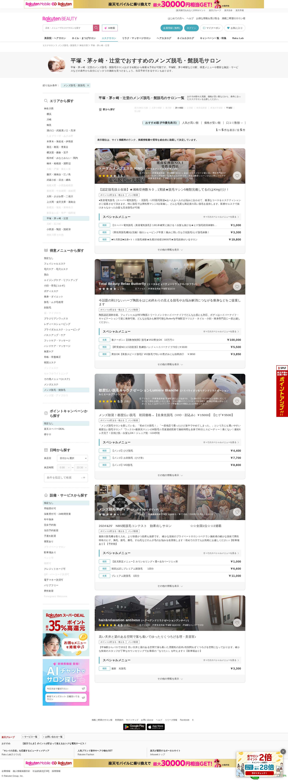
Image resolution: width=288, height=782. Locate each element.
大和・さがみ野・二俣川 (60, 196)
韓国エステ (50, 362)
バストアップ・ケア (55, 335)
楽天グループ (215, 10)
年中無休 (49, 519)
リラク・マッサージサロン (136, 38)
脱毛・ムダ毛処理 (53, 302)
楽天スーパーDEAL (54, 429)
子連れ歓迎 (50, 536)
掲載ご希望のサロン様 (233, 18)
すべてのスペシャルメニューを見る (219, 217)
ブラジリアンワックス (56, 318)
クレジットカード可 (55, 568)
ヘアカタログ (164, 38)
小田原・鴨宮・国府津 (59, 229)
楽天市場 (240, 10)
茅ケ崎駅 (179, 108)
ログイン (191, 28)
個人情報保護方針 (21, 771)
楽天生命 (228, 10)
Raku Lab (238, 38)
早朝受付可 (50, 508)
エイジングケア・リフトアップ (61, 280)
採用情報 (56, 771)
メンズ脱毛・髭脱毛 (67, 45)
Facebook (185, 720)
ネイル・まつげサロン (84, 38)
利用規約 (119, 720)
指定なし (49, 258)
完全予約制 (50, 525)
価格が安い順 (212, 122)
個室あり (49, 541)
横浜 (49, 114)
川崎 (49, 119)
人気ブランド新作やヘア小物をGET (95, 750)
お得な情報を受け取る (208, 18)
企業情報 (6, 771)
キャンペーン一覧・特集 (213, 38)
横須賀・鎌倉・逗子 (57, 152)
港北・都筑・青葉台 (57, 147)
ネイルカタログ (185, 38)
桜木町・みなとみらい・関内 (62, 158)
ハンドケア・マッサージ (57, 346)
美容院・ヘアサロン (55, 38)
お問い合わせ (147, 720)
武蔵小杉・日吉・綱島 (59, 180)
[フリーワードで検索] (96, 28)
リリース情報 (171, 720)
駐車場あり (50, 552)
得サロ (47, 434)
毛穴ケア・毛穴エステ (56, 269)
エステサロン (109, 38)
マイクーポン (213, 28)
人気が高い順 (190, 122)
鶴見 (49, 125)
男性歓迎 (49, 590)
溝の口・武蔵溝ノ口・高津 (61, 130)
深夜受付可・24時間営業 (57, 514)
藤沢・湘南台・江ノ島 (59, 174)
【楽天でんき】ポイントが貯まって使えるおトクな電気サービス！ (54, 743)
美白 (46, 274)
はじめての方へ (176, 18)
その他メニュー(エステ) (57, 379)
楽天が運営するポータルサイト (165, 750)
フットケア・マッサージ (57, 340)
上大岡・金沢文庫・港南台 (61, 202)
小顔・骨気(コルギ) (54, 285)
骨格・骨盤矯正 (52, 357)
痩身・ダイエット (53, 296)
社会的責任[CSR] (41, 771)
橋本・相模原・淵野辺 (59, 163)
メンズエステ (51, 384)
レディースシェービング (57, 324)
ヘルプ (190, 18)
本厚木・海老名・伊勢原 (60, 141)
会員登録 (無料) (171, 28)
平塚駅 (229, 108)
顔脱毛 (47, 307)
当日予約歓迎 (51, 530)
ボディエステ (51, 291)
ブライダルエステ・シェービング (62, 329)
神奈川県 (84, 45)
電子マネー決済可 (53, 579)
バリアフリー (51, 585)
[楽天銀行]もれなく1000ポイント (191, 10)
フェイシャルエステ (55, 263)
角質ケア (49, 351)
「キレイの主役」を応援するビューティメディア (25, 750)
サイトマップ (132, 720)
